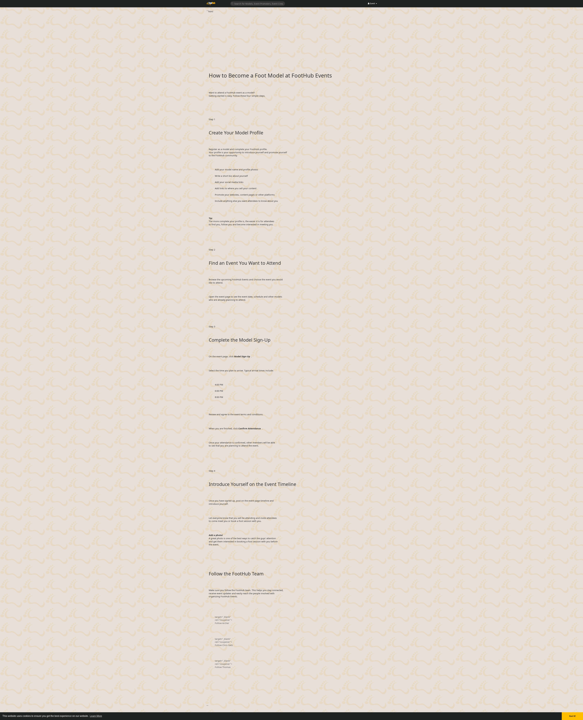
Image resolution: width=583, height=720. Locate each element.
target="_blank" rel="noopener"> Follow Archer (223, 620)
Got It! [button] (572, 716)
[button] (257, 3)
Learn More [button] (96, 716)
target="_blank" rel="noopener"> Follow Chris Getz (224, 642)
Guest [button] (372, 3)
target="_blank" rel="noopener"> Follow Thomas (223, 663)
